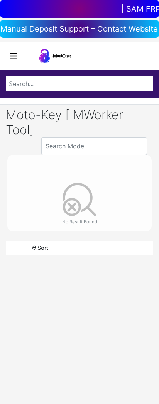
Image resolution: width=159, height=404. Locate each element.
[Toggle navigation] (13, 56)
